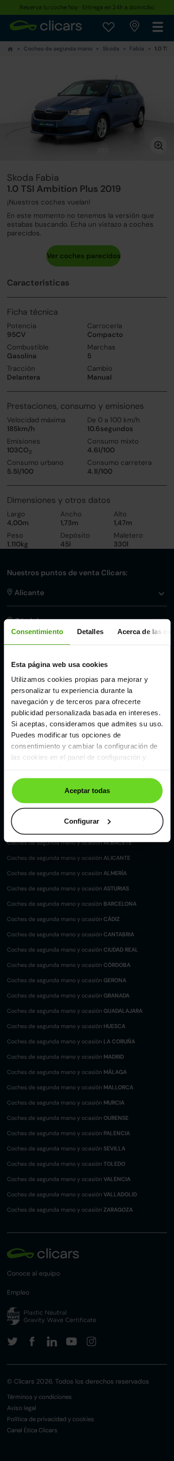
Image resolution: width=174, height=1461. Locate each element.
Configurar (81, 821)
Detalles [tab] (90, 631)
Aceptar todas (87, 790)
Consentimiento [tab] (37, 631)
